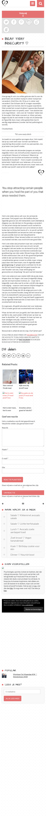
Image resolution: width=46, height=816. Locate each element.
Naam (5, 449)
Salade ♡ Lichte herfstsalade (24, 523)
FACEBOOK (32, 335)
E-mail (5, 458)
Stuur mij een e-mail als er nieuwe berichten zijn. (21, 496)
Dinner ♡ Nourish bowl (22, 554)
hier (11, 588)
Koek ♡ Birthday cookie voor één (25, 547)
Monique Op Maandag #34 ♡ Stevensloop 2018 (25, 675)
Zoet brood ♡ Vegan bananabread (20, 539)
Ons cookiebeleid (27, 605)
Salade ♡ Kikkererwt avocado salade (25, 517)
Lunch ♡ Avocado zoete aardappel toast (22, 531)
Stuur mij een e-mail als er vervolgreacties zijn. (20, 485)
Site (3, 467)
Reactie (5, 427)
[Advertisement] (23, 641)
